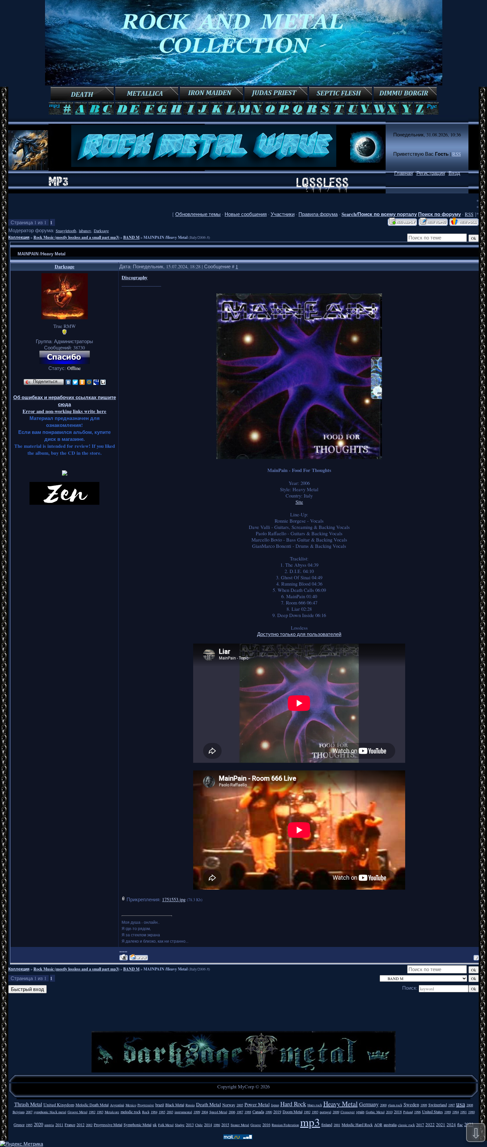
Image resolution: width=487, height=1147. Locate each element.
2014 (208, 1124)
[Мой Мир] (89, 382)
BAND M (131, 237)
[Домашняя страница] (138, 957)
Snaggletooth (66, 230)
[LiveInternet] (103, 382)
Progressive (145, 1105)
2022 (430, 1124)
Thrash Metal (28, 1104)
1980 (471, 1112)
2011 (59, 1124)
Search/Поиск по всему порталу (379, 214)
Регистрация (430, 173)
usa (460, 1103)
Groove (255, 1124)
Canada (258, 1111)
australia (390, 1124)
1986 (216, 1124)
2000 (383, 1105)
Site (299, 502)
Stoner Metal (240, 1124)
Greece (19, 1124)
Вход (454, 173)
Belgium (19, 1112)
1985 (162, 1112)
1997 (451, 1105)
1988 (247, 1112)
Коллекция (18, 237)
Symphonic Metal (137, 1124)
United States (432, 1111)
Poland (408, 1112)
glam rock (395, 1105)
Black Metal (174, 1104)
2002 (89, 1124)
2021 (440, 1124)
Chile (199, 1124)
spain (360, 1111)
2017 (420, 1124)
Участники (283, 214)
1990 (268, 1112)
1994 (455, 1112)
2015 (225, 1124)
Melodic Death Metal (92, 1104)
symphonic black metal (50, 1112)
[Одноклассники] (82, 382)
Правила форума (318, 214)
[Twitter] (75, 382)
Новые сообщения (246, 214)
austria (49, 1124)
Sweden (411, 1104)
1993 (315, 1112)
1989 (447, 1112)
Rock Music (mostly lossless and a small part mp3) (76, 237)
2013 (190, 1124)
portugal (325, 1112)
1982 (92, 1112)
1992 (307, 1112)
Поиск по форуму (439, 214)
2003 (170, 1112)
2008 (469, 1105)
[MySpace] (96, 382)
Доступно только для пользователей (299, 634)
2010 (389, 1112)
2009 (336, 1112)
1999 (196, 1112)
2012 (80, 1124)
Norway (228, 1104)
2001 (337, 1124)
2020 (38, 1124)
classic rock (406, 1124)
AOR (378, 1124)
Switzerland (437, 1104)
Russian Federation (285, 1124)
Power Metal (257, 1104)
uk (155, 1124)
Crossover (348, 1112)
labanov (85, 230)
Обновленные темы (198, 214)
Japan (275, 1105)
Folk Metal (166, 1124)
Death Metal (208, 1104)
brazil (159, 1104)
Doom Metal (292, 1111)
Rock (145, 1112)
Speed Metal (218, 1112)
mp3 (310, 1122)
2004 (204, 1112)
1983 (100, 1112)
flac (460, 1124)
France (70, 1124)
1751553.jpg (174, 899)
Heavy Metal (340, 1103)
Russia (190, 1105)
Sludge (180, 1124)
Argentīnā (117, 1105)
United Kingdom (58, 1105)
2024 (451, 1124)
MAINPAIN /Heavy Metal (165, 237)
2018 (398, 1111)
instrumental (183, 1112)
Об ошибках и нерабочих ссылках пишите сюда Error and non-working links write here (64, 404)
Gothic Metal (375, 1112)
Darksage (101, 230)
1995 (29, 1124)
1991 (463, 1112)
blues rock (314, 1105)
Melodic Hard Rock (357, 1124)
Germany (369, 1104)
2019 (277, 1111)
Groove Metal (77, 1112)
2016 (266, 1124)
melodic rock (131, 1111)
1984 (154, 1112)
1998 (423, 1105)
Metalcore (112, 1112)
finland (326, 1124)
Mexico (131, 1105)
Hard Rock (293, 1104)
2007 (29, 1112)
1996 (417, 1112)
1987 (240, 1112)
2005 (240, 1105)
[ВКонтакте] (68, 382)
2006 (232, 1112)
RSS (456, 154)
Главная (403, 173)
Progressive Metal (108, 1124)
